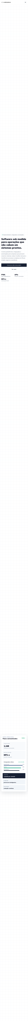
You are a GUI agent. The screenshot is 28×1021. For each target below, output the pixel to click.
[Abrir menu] (25, 2)
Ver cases (14, 269)
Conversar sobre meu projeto (14, 265)
